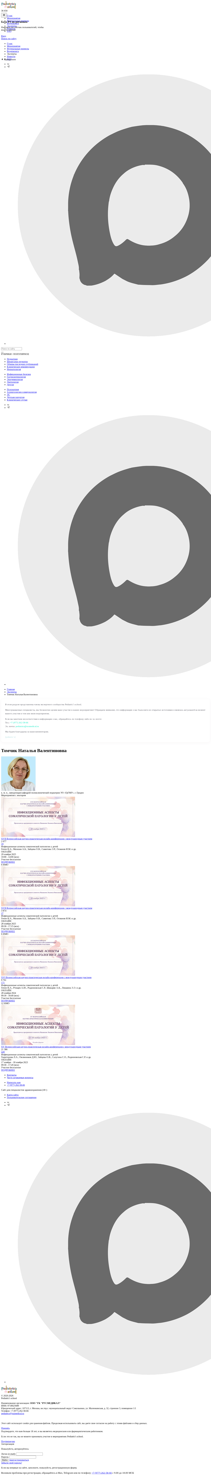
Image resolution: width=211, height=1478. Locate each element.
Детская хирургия (15, 397)
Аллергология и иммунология (22, 392)
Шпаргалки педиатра (17, 361)
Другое (10, 384)
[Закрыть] (4, 15)
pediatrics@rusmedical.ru (27, 726)
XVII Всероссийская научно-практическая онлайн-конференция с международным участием (46, 839)
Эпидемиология (15, 379)
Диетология (13, 382)
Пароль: (5, 1457)
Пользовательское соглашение (21, 1097)
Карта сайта (13, 1095)
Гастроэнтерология (16, 377)
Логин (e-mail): (8, 1454)
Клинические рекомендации (21, 367)
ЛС (8, 394)
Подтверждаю (8, 1441)
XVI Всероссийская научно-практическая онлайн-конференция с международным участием (46, 977)
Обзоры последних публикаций (22, 364)
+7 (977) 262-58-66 (19, 722)
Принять (5, 1428)
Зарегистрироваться (19, 1460)
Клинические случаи (17, 400)
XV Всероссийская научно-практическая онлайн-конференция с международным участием (46, 1047)
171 (3, 982)
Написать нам (14, 1082)
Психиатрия (13, 389)
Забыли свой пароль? (11, 1463)
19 (2, 844)
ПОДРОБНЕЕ (8, 862)
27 (2, 913)
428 (3, 1052)
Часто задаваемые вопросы (20, 1077)
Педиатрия (12, 359)
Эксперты (12, 692)
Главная (11, 689)
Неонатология (14, 369)
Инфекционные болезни (19, 374)
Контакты (12, 1075)
